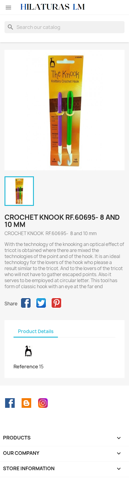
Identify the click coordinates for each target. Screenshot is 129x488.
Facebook (10, 403)
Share (26, 303)
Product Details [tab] (35, 331)
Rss (26, 403)
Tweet (41, 303)
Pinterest (56, 303)
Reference (26, 367)
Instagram (43, 403)
